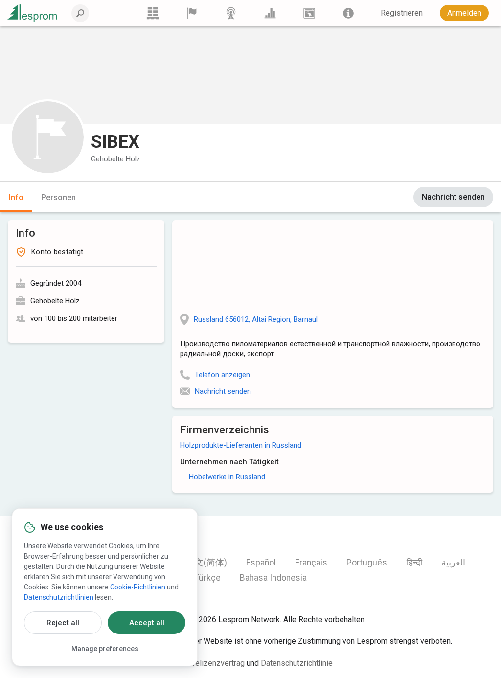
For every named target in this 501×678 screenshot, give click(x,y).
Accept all (146, 622)
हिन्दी (414, 562)
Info (16, 197)
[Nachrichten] (231, 12)
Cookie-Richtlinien (137, 587)
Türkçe (207, 578)
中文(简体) (206, 562)
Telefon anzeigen (222, 374)
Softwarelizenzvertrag (206, 663)
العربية (453, 562)
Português (366, 562)
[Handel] (153, 12)
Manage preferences (104, 649)
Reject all (62, 622)
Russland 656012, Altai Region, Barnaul (256, 319)
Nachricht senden (453, 197)
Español (261, 562)
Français (311, 562)
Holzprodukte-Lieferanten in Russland (240, 445)
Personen (58, 197)
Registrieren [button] (402, 13)
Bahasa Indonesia (273, 578)
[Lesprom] (348, 12)
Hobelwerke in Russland (227, 477)
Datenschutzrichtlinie (297, 663)
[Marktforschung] (270, 12)
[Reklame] (309, 12)
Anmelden (464, 13)
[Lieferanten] (192, 12)
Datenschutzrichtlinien (58, 597)
